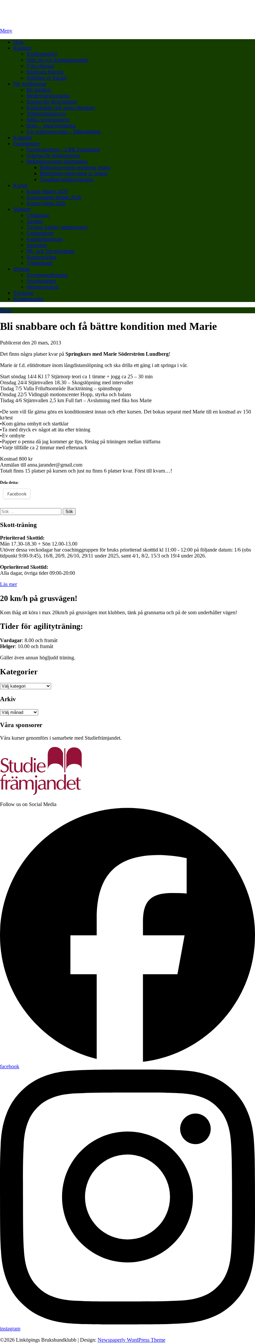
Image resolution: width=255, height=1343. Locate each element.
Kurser (20, 185)
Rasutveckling (41, 257)
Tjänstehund (39, 263)
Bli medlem (39, 90)
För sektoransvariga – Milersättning (64, 131)
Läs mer (8, 584)
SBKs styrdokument (48, 119)
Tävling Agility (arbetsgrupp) (57, 227)
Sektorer (22, 209)
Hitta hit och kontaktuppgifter (57, 60)
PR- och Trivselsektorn (51, 251)
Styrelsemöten (41, 281)
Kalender (23, 137)
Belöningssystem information (57, 161)
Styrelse (21, 269)
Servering (37, 245)
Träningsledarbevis (46, 113)
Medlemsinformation (48, 96)
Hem (18, 42)
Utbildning (38, 215)
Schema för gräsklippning (53, 155)
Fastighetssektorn (45, 239)
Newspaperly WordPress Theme (131, 1340)
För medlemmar (29, 84)
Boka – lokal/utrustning (51, 125)
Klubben (22, 48)
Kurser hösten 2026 (47, 191)
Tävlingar (23, 293)
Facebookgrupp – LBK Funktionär (63, 149)
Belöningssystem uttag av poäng (74, 173)
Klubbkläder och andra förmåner (61, 108)
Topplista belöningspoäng (67, 179)
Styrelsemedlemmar (47, 275)
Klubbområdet (42, 54)
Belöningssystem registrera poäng (75, 167)
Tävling (35, 221)
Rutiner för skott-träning (52, 102)
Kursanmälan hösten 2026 (54, 197)
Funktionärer (26, 143)
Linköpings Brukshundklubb (30, 8)
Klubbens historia (45, 72)
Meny (6, 31)
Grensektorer (40, 233)
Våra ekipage (40, 66)
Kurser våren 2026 (46, 203)
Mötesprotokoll (42, 287)
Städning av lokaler (47, 78)
